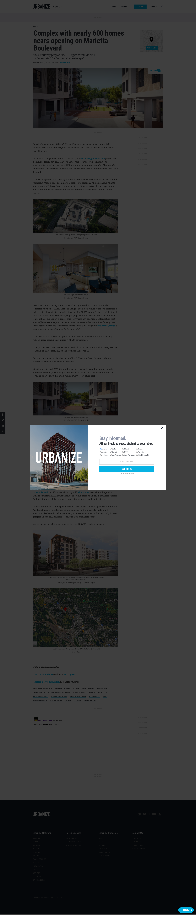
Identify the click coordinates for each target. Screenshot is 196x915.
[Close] (162, 427)
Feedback (187, 910)
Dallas (114, 449)
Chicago (105, 455)
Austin (104, 452)
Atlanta (104, 449)
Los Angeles (116, 455)
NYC (126, 452)
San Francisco (129, 455)
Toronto (141, 452)
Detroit (114, 452)
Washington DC (143, 455)
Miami (126, 449)
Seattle (140, 449)
